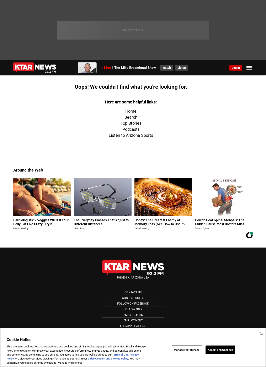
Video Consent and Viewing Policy (108, 358)
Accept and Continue (220, 349)
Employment (133, 320)
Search (130, 117)
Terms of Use (120, 354)
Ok (261, 333)
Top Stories (131, 123)
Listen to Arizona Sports (131, 135)
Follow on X (133, 309)
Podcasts (131, 129)
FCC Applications (133, 326)
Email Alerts (133, 314)
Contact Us (133, 292)
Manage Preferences (187, 349)
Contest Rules (133, 298)
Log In (236, 67)
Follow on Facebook (133, 303)
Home (131, 111)
